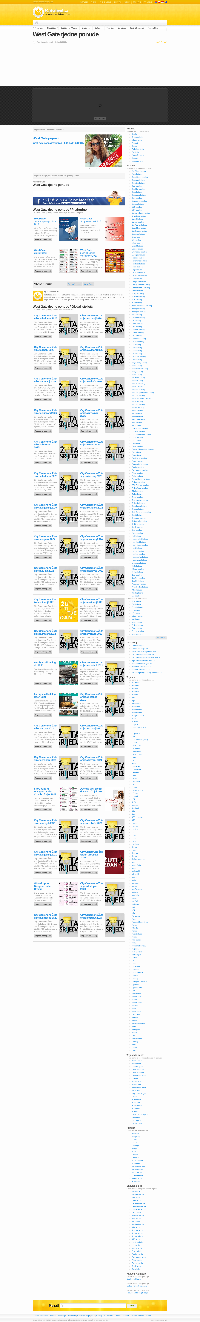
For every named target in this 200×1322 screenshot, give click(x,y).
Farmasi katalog (138, 258)
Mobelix (135, 892)
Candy (134, 1048)
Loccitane (135, 844)
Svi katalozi (136, 596)
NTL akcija (136, 1221)
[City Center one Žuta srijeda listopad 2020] (89, 903)
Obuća (74, 28)
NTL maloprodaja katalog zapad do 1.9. (147, 673)
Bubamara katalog (139, 195)
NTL (133, 913)
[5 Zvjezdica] (166, 42)
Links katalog (137, 348)
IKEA (134, 802)
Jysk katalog (137, 315)
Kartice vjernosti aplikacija (137, 1286)
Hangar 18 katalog (139, 282)
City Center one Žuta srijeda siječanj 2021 (45, 853)
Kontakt (53, 1316)
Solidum (135, 1111)
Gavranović (136, 781)
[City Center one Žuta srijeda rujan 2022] (43, 588)
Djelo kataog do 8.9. (139, 646)
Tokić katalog (137, 548)
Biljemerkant (136, 704)
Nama (134, 898)
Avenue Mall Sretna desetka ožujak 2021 (91, 790)
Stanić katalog (137, 515)
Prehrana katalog (138, 476)
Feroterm (135, 772)
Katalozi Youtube (137, 1316)
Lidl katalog (136, 345)
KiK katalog (136, 321)
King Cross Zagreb (139, 1093)
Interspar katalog (138, 309)
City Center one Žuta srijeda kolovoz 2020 (45, 916)
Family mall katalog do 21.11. (45, 664)
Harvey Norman (138, 790)
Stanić (134, 1000)
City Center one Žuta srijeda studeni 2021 (91, 664)
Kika (133, 811)
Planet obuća (137, 934)
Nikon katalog (137, 616)
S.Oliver (135, 1006)
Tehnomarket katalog (140, 539)
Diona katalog (137, 237)
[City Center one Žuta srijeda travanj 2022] (43, 651)
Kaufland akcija (138, 1224)
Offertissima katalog (140, 428)
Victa (134, 1027)
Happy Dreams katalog (141, 288)
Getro (134, 784)
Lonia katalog (137, 360)
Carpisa (135, 724)
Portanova (136, 1102)
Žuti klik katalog (138, 581)
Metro (134, 880)
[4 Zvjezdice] (164, 42)
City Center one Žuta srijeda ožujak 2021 (45, 821)
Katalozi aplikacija (134, 1279)
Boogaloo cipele (138, 716)
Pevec (134, 925)
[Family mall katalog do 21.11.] (43, 682)
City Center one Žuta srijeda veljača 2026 (91, 380)
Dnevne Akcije (137, 1175)
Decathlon (136, 748)
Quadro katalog (138, 631)
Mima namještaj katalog (141, 398)
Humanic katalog (138, 297)
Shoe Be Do (136, 997)
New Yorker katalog (139, 419)
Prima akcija (136, 1260)
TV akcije (148, 2)
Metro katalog (137, 386)
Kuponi (127, 2)
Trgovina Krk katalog (140, 557)
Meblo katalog (137, 380)
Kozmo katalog (138, 333)
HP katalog (136, 613)
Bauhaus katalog (138, 180)
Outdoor (98, 28)
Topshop (135, 979)
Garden (134, 778)
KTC (133, 820)
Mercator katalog (138, 383)
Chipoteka (136, 733)
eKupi (134, 763)
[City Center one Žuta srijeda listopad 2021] (89, 714)
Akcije (93, 2)
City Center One (138, 1070)
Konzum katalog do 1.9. (141, 670)
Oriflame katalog (138, 431)
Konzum (135, 853)
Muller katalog (137, 401)
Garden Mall (136, 1082)
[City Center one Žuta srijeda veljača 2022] (89, 651)
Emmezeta (136, 766)
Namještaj (51, 28)
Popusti (117, 2)
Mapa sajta (62, 1316)
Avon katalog (137, 174)
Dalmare (135, 1079)
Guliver (134, 787)
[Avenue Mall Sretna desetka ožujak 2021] (89, 808)
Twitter (148, 1316)
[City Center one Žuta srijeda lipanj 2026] (43, 367)
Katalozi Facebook (122, 1316)
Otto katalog (136, 440)
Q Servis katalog (138, 503)
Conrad (134, 742)
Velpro (134, 1021)
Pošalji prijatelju (83, 1316)
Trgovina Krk (137, 988)
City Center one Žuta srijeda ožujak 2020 (91, 916)
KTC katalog (136, 336)
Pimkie (134, 931)
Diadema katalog (138, 234)
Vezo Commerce (138, 1024)
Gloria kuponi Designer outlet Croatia (42, 886)
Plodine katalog (138, 467)
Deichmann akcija (139, 1206)
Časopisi (135, 158)
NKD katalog (137, 422)
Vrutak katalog (137, 572)
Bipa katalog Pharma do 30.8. (143, 661)
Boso (134, 718)
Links (134, 835)
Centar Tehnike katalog (141, 213)
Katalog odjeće (137, 1169)
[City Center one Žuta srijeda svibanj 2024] (89, 556)
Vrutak (134, 1033)
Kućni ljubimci (137, 28)
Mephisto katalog (138, 389)
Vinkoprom (136, 1030)
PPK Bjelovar (137, 952)
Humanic (135, 796)
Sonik (134, 1009)
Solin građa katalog (139, 521)
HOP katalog (137, 300)
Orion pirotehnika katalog (141, 434)
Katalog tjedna (137, 593)
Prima (134, 943)
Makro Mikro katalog (140, 369)
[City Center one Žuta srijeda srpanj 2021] (89, 745)
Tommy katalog (138, 551)
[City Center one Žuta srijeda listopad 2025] (43, 461)
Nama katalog (137, 410)
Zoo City (135, 1042)
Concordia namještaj (140, 739)
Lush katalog (137, 354)
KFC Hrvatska (137, 817)
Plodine (135, 937)
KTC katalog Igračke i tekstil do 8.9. (146, 658)
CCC (133, 730)
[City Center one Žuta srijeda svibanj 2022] (89, 619)
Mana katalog (137, 366)
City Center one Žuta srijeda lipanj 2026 (45, 348)
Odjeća (64, 28)
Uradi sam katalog (139, 563)
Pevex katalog (137, 455)
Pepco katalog (137, 452)
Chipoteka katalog (139, 216)
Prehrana (39, 28)
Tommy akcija (137, 1263)
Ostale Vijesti (137, 1123)
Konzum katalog (138, 330)
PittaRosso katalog (139, 458)
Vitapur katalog (138, 569)
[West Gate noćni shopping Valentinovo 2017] (89, 270)
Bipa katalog (136, 186)
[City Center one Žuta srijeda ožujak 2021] (43, 840)
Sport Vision (136, 1012)
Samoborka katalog (139, 506)
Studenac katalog (138, 518)
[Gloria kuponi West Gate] (43, 270)
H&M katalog (137, 279)
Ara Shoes (136, 683)
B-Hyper (135, 721)
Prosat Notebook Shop (141, 479)
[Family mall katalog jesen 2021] (43, 714)
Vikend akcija (137, 1178)
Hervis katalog (137, 291)
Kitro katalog (137, 327)
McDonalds (136, 871)
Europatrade (136, 769)
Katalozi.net (54, 292)
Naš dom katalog (138, 416)
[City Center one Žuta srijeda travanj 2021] (89, 777)
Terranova (135, 970)
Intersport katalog (138, 312)
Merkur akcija (137, 1248)
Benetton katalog (138, 183)
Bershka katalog (138, 189)
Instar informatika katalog (142, 306)
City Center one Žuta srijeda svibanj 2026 (91, 348)
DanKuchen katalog (139, 225)
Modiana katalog (138, 404)
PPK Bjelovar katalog (140, 485)
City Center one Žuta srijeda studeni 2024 (91, 506)
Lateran (135, 826)
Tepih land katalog (139, 542)
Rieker (134, 958)
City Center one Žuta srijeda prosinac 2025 (91, 413)
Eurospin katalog (138, 255)
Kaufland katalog (138, 318)
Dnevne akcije (137, 137)
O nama (36, 1316)
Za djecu (122, 28)
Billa (133, 698)
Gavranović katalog (139, 276)
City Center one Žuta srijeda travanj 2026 (45, 380)
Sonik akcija (136, 1266)
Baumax (135, 689)
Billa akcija (136, 1197)
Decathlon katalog (139, 228)
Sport (134, 1151)
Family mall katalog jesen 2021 (45, 695)
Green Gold (136, 1085)
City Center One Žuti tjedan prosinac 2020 (91, 854)
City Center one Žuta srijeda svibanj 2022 (91, 601)
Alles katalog (137, 590)
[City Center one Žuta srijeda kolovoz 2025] (43, 493)
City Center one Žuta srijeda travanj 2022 (45, 632)
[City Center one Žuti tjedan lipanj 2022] (43, 619)
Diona (134, 757)
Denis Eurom (137, 754)
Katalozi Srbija (162, 2)
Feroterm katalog (138, 264)
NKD (133, 910)
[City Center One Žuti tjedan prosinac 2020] (89, 872)
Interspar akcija (138, 1215)
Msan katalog (137, 622)
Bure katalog (137, 198)
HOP (134, 799)
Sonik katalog (137, 527)
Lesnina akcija (137, 1242)
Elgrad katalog (137, 246)
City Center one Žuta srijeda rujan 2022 (45, 569)
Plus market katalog (139, 470)
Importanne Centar (139, 1088)
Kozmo (134, 847)
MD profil (135, 874)
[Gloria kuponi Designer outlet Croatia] (43, 903)
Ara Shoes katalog (139, 171)
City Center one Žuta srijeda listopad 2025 (45, 444)
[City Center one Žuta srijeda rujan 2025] (89, 461)
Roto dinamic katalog (140, 500)
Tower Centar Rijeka (139, 1114)
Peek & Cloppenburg (140, 922)
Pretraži (54, 1305)
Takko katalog (137, 533)
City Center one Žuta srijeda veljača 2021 (91, 821)
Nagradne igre (137, 161)
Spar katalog (137, 530)
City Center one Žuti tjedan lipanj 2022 (45, 601)
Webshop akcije (138, 149)
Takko (134, 964)
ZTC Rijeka (136, 1120)
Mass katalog (137, 374)
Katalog (99, 1316)
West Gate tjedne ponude (66, 34)
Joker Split (136, 1090)
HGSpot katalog (138, 294)
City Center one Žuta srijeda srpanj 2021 (91, 727)
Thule (134, 1051)
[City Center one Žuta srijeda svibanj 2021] (43, 777)
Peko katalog (137, 443)
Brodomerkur (137, 713)
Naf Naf (135, 901)
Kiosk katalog (137, 324)
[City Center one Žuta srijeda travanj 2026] (43, 398)
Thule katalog (137, 628)
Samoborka (136, 994)
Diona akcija (136, 1200)
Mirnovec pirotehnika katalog (143, 392)
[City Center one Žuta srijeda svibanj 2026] (89, 367)
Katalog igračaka (138, 1166)
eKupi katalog (137, 243)
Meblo (134, 877)
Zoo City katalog (138, 578)
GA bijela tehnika (138, 273)
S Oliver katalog (138, 524)
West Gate (100, 119)
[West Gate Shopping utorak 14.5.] (89, 238)
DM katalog (136, 240)
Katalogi (159, 2)
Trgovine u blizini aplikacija (137, 1293)
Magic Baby (136, 865)
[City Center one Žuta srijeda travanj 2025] (89, 493)
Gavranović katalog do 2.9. (142, 664)
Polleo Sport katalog (140, 488)
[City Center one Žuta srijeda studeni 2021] (89, 682)
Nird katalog (136, 619)
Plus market (136, 940)
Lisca (134, 838)
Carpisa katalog (138, 204)
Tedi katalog (136, 536)
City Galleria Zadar (139, 1076)
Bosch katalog (137, 601)
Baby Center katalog (140, 177)
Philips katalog (137, 625)
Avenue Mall (136, 1064)
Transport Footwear (139, 982)
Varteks (135, 1018)
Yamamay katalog (139, 584)
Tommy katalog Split (140, 649)
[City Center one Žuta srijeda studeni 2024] (89, 525)
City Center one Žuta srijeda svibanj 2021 (45, 758)
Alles (134, 1045)
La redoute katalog (139, 339)
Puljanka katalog (138, 482)
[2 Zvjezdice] (159, 42)
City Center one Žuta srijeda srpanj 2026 (91, 317)
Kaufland (135, 808)
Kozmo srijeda (137, 1236)
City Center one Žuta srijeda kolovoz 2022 (91, 569)
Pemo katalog (137, 446)
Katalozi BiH (166, 2)
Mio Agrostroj (137, 889)
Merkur (134, 886)
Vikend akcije (105, 2)
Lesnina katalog (138, 342)
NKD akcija (136, 1218)
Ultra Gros (136, 1015)
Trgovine (137, 2)
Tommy (135, 976)
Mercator (135, 883)
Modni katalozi (137, 1172)
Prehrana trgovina (139, 946)
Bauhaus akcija (138, 1194)
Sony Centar (136, 1003)
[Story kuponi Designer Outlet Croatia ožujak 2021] (43, 808)
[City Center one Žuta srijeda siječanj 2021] (43, 872)
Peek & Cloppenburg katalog (143, 449)
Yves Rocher (137, 1039)
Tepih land (136, 967)
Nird (133, 907)
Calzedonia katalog (139, 201)
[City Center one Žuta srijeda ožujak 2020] (89, 935)
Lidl (133, 832)
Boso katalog (137, 192)
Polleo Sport (136, 955)
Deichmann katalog (139, 231)
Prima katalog (137, 473)
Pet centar (136, 916)
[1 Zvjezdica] (157, 42)
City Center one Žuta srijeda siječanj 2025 (45, 506)
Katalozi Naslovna (37, 22)
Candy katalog (137, 604)
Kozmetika (153, 28)
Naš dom (135, 904)
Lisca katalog (137, 351)
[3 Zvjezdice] (161, 42)
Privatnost (44, 1316)
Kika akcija (136, 1227)
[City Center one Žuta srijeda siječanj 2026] (43, 430)
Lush (134, 841)
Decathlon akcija (138, 1203)
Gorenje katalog (138, 607)
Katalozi (84, 2)
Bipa (133, 701)
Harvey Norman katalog (141, 285)
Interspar (135, 805)
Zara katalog (136, 575)
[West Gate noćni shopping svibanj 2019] (43, 238)
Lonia (134, 850)
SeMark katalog (138, 509)
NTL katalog (136, 425)
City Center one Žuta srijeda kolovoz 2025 (45, 475)
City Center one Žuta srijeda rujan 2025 (91, 443)
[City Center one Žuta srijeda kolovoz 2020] (43, 935)
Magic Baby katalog (139, 363)
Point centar (136, 1099)
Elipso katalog (137, 249)
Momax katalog (138, 407)
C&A (133, 736)
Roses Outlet (137, 1105)
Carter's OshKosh (139, 727)
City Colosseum (138, 1073)
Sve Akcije (136, 1269)
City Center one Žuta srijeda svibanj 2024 (91, 538)
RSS (93, 1316)
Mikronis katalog (138, 395)
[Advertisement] (100, 65)
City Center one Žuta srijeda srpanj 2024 (45, 538)
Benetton (135, 692)
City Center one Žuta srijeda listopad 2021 (91, 697)
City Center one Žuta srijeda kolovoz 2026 (45, 317)
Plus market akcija (139, 1257)
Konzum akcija (137, 1230)
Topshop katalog (138, 554)
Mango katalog (137, 372)
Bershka (135, 695)
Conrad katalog (138, 222)
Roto (133, 961)
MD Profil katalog (138, 377)
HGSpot (135, 793)
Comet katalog (137, 219)
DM (133, 760)
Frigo (134, 775)
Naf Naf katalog (138, 413)
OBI (133, 991)
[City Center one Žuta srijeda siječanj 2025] (43, 525)
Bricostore (136, 707)
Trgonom (135, 985)
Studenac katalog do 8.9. (141, 667)
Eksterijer (86, 28)
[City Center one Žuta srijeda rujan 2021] (43, 745)
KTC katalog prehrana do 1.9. (143, 655)
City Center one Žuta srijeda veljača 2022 (91, 632)
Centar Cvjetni (137, 1067)
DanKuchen (136, 745)
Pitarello (135, 928)
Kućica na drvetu (138, 859)
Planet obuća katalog (140, 464)
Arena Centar (137, 1061)
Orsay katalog (137, 437)
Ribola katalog (137, 491)
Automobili (136, 1181)
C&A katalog (136, 210)
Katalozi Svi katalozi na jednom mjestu (51, 12)
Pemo (134, 919)
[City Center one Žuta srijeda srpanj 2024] (43, 556)
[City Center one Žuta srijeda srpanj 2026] (89, 335)
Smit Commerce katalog (141, 512)
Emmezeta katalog (139, 252)
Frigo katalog (137, 270)
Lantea (134, 823)
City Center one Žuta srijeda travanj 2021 (91, 758)
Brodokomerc (137, 710)
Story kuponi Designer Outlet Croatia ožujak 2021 (45, 791)
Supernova (136, 1108)
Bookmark (72, 1316)
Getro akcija (136, 1212)
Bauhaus (135, 686)
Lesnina (135, 829)
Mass (134, 868)
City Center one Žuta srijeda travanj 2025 (91, 475)
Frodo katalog (137, 267)
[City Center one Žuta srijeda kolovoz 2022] (89, 588)
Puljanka (135, 949)
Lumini (134, 1096)
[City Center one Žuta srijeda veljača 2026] (89, 398)
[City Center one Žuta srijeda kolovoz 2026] (43, 335)
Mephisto (135, 895)
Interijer (135, 1148)
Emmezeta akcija (138, 1209)
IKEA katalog (137, 303)
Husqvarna (136, 610)
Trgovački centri (74, 284)
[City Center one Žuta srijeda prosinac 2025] (89, 430)
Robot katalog (137, 497)
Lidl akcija (136, 1245)
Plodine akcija (137, 1254)
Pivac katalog (137, 461)
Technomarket (137, 973)
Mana (134, 862)
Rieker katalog (137, 494)
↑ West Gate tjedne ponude (158, 1320)
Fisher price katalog (139, 261)
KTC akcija (136, 1239)
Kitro (133, 814)
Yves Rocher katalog (140, 587)
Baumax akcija (137, 1191)
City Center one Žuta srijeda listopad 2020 (91, 886)
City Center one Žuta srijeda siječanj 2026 (45, 411)
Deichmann (136, 751)
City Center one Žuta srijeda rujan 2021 (45, 727)
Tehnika (110, 28)
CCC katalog (137, 207)
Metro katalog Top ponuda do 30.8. (145, 652)
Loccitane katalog (139, 357)
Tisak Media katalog (140, 545)
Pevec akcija (137, 1251)
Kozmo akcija (137, 1233)
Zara (133, 1036)
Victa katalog (137, 566)
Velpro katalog (137, 634)
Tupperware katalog (139, 560)
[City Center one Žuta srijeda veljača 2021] (89, 840)
